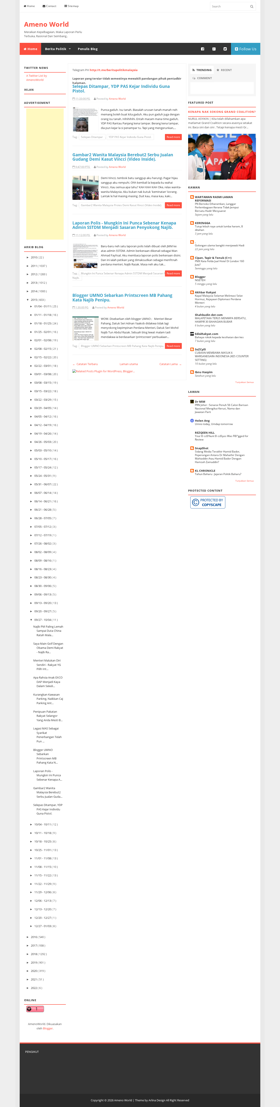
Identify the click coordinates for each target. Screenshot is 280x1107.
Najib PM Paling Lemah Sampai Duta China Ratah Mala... (48, 631)
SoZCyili (200, 349)
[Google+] (214, 49)
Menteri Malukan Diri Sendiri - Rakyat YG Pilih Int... (47, 664)
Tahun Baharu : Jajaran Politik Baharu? (218, 474)
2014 (34, 291)
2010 (34, 257)
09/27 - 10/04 (43, 620)
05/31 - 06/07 (43, 484)
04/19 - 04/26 (43, 433)
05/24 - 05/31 (43, 476)
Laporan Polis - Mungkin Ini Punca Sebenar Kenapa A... (47, 775)
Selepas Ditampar (92, 137)
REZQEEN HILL (205, 433)
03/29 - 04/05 (43, 408)
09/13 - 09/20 (43, 603)
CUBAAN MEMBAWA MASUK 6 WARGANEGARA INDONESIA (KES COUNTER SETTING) (221, 356)
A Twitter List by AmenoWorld (36, 78)
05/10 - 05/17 (43, 459)
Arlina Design (157, 1100)
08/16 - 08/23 (43, 569)
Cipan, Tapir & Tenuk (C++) (213, 258)
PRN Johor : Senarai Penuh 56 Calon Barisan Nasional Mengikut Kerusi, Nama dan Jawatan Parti (221, 408)
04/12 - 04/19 (43, 425)
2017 (34, 945)
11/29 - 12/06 (43, 892)
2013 (34, 283)
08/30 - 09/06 (43, 586)
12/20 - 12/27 (43, 918)
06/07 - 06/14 (43, 493)
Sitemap (73, 6)
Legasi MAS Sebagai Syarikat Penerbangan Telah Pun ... (47, 734)
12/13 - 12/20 (43, 909)
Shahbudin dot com (209, 315)
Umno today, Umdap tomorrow (214, 424)
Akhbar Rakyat (205, 292)
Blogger (48, 1028)
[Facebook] (202, 49)
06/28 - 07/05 (43, 518)
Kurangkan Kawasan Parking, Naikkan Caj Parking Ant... (48, 699)
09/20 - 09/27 (43, 611)
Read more (173, 137)
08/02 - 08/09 (43, 552)
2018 (34, 954)
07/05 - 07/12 (43, 527)
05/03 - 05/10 (43, 450)
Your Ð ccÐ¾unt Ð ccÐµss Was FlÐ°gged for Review (221, 437)
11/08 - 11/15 (43, 867)
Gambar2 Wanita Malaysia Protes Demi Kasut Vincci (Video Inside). (122, 205)
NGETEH (200, 280)
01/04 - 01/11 (43, 306)
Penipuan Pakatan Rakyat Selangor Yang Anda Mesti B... (48, 716)
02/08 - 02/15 (43, 349)
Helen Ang (202, 421)
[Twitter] (225, 49)
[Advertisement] (45, 174)
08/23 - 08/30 (43, 577)
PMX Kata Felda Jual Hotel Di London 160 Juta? (219, 262)
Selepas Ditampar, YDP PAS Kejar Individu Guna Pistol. (48, 809)
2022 (34, 988)
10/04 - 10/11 (43, 824)
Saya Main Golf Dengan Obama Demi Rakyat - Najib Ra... (48, 648)
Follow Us (247, 48)
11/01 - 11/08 (43, 858)
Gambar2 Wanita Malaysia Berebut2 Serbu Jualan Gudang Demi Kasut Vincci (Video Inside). (122, 157)
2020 (34, 971)
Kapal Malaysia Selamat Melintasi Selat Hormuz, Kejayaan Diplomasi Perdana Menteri (219, 299)
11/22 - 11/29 (43, 884)
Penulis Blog (88, 49)
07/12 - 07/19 (43, 535)
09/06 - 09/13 (43, 594)
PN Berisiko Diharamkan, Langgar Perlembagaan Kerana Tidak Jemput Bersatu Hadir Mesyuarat (217, 207)
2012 (34, 274)
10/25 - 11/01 (43, 850)
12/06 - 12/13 (43, 901)
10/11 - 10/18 (43, 833)
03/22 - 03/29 (43, 400)
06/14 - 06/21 (43, 501)
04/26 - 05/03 (43, 442)
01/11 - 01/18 (43, 315)
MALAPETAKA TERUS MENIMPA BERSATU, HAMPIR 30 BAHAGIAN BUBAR (220, 320)
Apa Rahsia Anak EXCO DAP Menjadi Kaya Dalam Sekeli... (48, 681)
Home (30, 6)
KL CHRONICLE (205, 471)
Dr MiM (200, 402)
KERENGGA (202, 223)
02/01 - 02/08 (43, 340)
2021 (34, 979)
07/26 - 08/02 (43, 543)
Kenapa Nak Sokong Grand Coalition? (222, 112)
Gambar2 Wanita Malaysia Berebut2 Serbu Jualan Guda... (47, 792)
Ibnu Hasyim (204, 372)
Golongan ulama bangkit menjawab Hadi (219, 245)
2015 (34, 300)
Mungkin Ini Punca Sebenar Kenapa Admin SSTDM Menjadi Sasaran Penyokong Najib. (124, 276)
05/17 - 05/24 (43, 467)
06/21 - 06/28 (43, 510)
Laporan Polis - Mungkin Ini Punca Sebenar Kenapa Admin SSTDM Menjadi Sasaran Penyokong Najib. (124, 225)
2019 (34, 962)
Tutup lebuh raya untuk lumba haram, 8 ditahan (219, 228)
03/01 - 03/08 (43, 374)
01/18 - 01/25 (43, 323)
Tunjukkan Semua (244, 382)
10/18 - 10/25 (43, 841)
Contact (51, 6)
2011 (34, 266)
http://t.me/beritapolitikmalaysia (114, 70)
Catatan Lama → (170, 364)
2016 (34, 937)
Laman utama (129, 364)
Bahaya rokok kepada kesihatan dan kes (219, 337)
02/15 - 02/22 (43, 357)
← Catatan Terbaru (85, 364)
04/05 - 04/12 (43, 416)
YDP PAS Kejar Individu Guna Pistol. (130, 137)
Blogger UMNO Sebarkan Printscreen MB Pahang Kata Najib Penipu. (122, 297)
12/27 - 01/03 (43, 926)
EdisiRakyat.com (206, 334)
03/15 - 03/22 (43, 391)
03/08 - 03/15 (43, 383)
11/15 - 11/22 (43, 875)
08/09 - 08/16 (43, 560)
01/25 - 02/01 (43, 332)
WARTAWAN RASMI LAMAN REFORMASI (214, 198)
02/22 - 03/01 (43, 366)
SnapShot (201, 448)
